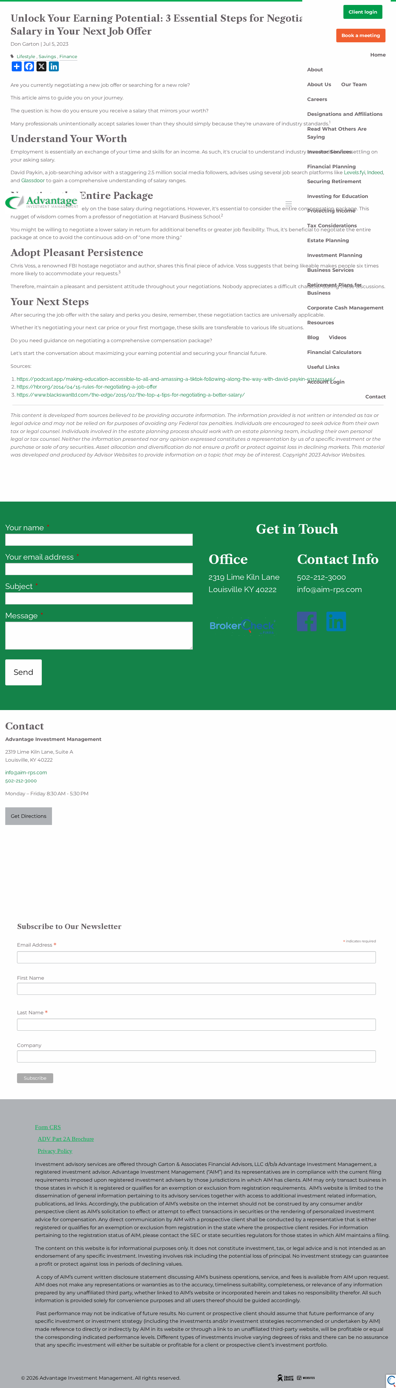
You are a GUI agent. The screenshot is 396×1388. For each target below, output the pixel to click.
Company (29, 1045)
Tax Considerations (332, 226)
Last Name (32, 1013)
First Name (30, 978)
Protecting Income (331, 211)
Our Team (354, 84)
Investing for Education (337, 196)
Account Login (326, 382)
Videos (337, 337)
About (315, 70)
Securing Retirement (334, 181)
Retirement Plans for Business (334, 289)
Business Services (330, 270)
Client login (363, 12)
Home (378, 55)
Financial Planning (331, 167)
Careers (317, 99)
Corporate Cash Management (345, 308)
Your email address (77, 557)
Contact (375, 397)
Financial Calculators (334, 352)
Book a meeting (361, 35)
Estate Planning (328, 240)
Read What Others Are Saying (337, 133)
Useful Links (323, 367)
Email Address (36, 945)
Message (59, 615)
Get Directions (28, 816)
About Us (319, 84)
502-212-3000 (21, 781)
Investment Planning (334, 255)
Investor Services (329, 152)
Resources (320, 323)
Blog (313, 337)
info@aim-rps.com (26, 773)
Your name (62, 527)
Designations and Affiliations (345, 114)
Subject (56, 586)
